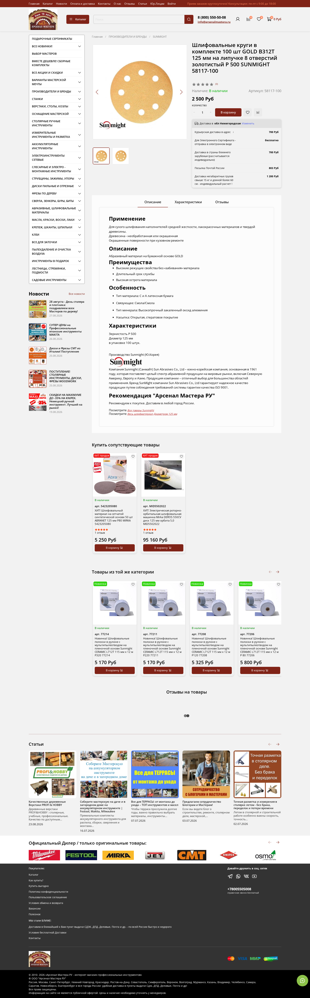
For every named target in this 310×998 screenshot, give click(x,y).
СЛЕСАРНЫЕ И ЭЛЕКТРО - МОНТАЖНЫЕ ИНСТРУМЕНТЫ (51, 169)
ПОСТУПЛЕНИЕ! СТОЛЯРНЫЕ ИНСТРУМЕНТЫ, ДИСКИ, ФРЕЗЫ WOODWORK (65, 376)
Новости (61, 3)
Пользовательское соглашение (48, 897)
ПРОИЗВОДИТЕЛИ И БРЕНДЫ (128, 36)
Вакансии (35, 908)
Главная (34, 3)
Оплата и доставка (82, 3)
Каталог (48, 3)
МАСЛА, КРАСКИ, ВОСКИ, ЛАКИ (53, 219)
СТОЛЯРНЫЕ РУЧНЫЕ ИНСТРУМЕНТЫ (46, 123)
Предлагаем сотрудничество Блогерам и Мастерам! (201, 803)
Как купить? (36, 880)
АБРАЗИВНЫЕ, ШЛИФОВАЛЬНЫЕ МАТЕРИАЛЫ (54, 210)
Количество (199, 105)
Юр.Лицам (157, 3)
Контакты (104, 3)
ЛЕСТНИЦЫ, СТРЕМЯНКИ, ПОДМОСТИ (49, 270)
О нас (117, 3)
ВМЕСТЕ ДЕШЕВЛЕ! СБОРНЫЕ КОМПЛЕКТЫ (51, 63)
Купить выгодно (39, 886)
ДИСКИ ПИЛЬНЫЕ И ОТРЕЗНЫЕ (53, 186)
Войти (172, 3)
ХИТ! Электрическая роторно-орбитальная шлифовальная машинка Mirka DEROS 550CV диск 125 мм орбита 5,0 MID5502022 (162, 516)
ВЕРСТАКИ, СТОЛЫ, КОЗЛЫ (50, 106)
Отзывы (129, 3)
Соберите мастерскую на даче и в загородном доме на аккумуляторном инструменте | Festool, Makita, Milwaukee (102, 806)
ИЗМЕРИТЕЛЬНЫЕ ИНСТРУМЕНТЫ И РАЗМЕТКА (51, 135)
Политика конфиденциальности (48, 891)
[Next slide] (181, 92)
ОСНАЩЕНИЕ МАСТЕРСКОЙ (50, 114)
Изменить (248, 123)
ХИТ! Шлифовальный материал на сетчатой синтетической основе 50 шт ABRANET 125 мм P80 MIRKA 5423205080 (114, 516)
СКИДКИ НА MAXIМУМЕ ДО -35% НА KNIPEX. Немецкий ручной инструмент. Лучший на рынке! (65, 401)
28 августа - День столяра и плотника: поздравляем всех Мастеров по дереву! (66, 306)
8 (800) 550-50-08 (212, 17)
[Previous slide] (97, 92)
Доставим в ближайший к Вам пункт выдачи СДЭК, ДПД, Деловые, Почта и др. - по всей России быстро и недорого (100, 926)
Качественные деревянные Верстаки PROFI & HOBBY (47, 803)
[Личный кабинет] (237, 19)
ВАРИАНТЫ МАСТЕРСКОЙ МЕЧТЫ (49, 82)
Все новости (77, 294)
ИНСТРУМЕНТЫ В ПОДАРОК (50, 261)
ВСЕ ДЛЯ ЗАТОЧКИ (44, 242)
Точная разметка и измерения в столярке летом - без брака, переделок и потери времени (255, 805)
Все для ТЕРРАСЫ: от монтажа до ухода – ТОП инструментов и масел (154, 803)
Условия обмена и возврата (46, 903)
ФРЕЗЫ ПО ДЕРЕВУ (44, 193)
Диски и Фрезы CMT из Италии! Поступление (64, 349)
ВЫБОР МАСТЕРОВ (44, 53)
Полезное (35, 914)
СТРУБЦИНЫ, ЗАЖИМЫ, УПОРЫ (53, 178)
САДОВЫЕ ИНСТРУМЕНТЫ (49, 280)
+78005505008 (239, 889)
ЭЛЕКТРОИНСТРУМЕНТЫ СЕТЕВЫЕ (48, 157)
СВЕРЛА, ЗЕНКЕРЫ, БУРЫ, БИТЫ (53, 201)
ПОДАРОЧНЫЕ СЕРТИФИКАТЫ (52, 39)
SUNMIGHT (160, 36)
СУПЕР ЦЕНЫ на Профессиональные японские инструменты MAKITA (65, 329)
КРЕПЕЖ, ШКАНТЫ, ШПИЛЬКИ (52, 227)
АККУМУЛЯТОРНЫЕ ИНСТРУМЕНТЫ (45, 146)
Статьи (142, 3)
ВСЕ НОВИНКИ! (42, 46)
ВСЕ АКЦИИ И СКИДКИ (47, 72)
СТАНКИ (37, 99)
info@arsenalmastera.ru (214, 22)
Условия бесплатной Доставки (47, 932)
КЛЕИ (35, 234)
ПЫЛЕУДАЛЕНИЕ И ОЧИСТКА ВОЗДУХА (51, 251)
